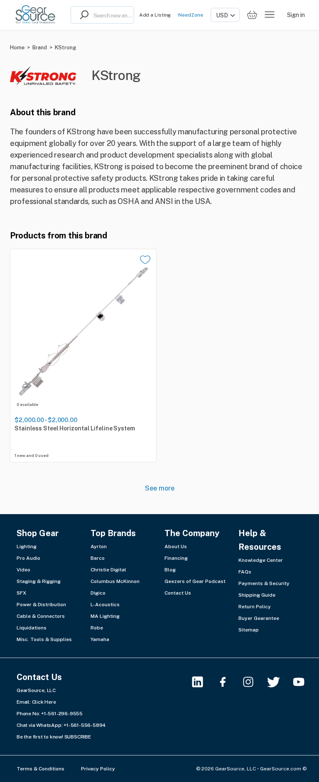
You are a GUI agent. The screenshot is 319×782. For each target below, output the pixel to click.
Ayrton (99, 546)
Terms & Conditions (40, 769)
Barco (98, 558)
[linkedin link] (202, 681)
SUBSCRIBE (77, 737)
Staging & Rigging (39, 581)
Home (17, 47)
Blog (170, 570)
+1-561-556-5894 (85, 725)
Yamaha (100, 639)
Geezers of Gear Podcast (195, 581)
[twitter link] (278, 681)
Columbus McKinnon (115, 581)
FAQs (244, 572)
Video (23, 570)
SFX (21, 593)
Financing (176, 558)
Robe (97, 628)
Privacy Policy (98, 769)
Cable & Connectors (41, 616)
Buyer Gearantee (258, 618)
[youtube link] (304, 681)
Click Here (44, 702)
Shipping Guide (256, 595)
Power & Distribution (41, 604)
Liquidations (32, 628)
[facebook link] (227, 681)
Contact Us (177, 593)
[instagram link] (253, 681)
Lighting (27, 546)
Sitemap (248, 630)
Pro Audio (28, 558)
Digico (98, 593)
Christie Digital (108, 570)
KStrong (65, 47)
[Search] (82, 15)
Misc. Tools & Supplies (44, 639)
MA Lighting (105, 616)
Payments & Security (264, 583)
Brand (39, 47)
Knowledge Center (260, 560)
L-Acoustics (105, 604)
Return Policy (254, 607)
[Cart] (252, 15)
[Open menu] (270, 15)
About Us (175, 546)
